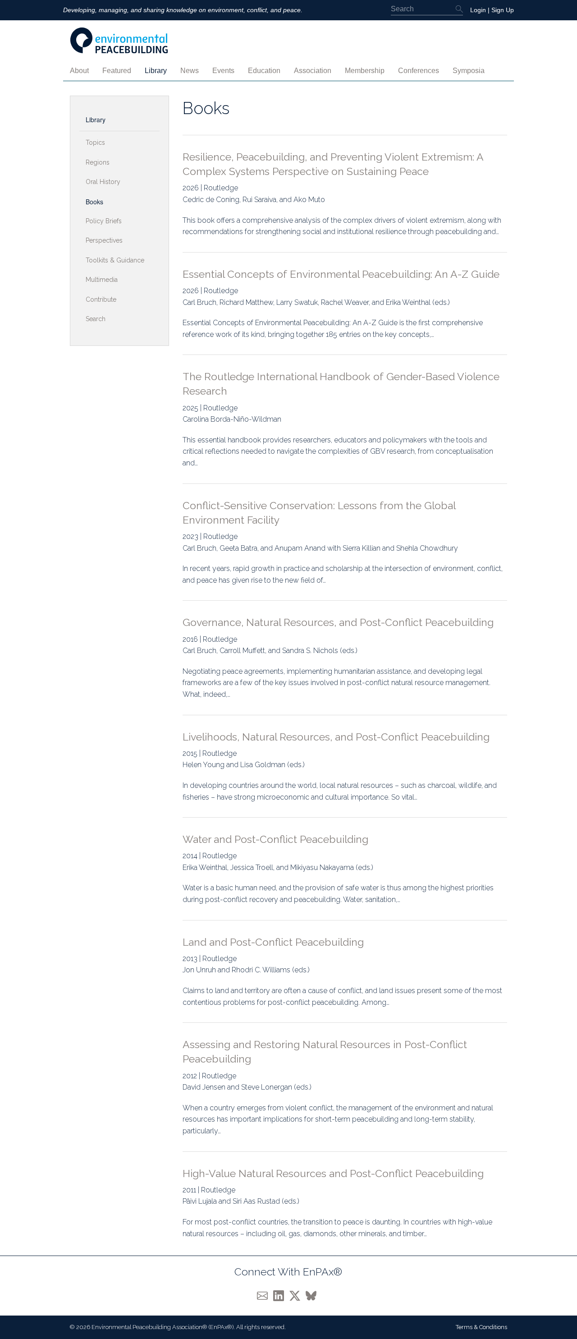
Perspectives (104, 240)
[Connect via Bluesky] (313, 1295)
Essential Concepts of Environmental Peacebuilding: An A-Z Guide (341, 274)
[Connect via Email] (265, 1295)
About (79, 70)
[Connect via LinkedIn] (281, 1295)
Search (95, 318)
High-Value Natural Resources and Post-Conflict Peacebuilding (333, 1173)
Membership (365, 70)
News (189, 70)
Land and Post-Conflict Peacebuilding (273, 942)
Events (223, 70)
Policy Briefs (104, 221)
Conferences (418, 70)
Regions (98, 162)
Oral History (103, 181)
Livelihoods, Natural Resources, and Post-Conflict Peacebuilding (336, 737)
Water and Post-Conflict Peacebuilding (275, 839)
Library (156, 70)
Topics (95, 142)
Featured (116, 70)
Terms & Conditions (481, 1327)
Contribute (101, 299)
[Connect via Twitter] (297, 1295)
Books (94, 201)
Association (312, 70)
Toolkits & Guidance (115, 260)
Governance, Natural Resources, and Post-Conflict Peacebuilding (338, 622)
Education (264, 70)
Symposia (469, 70)
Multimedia (102, 279)
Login (478, 10)
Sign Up (502, 10)
